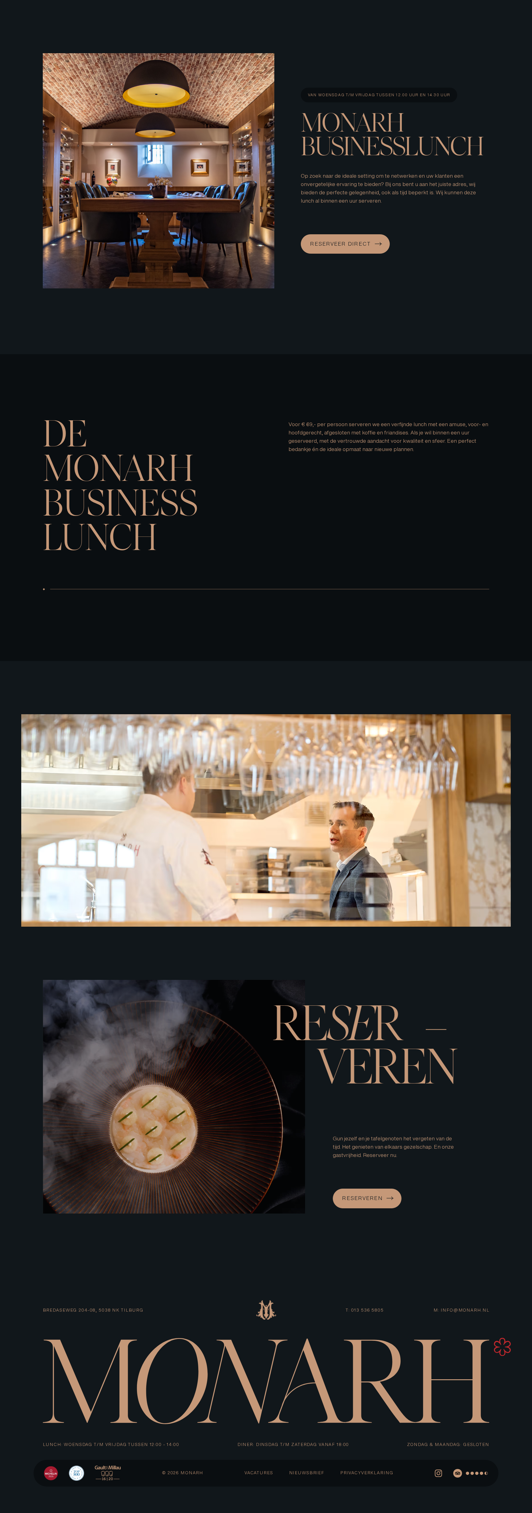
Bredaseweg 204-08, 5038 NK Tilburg (93, 1310)
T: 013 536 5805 (365, 1310)
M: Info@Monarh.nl (461, 1310)
